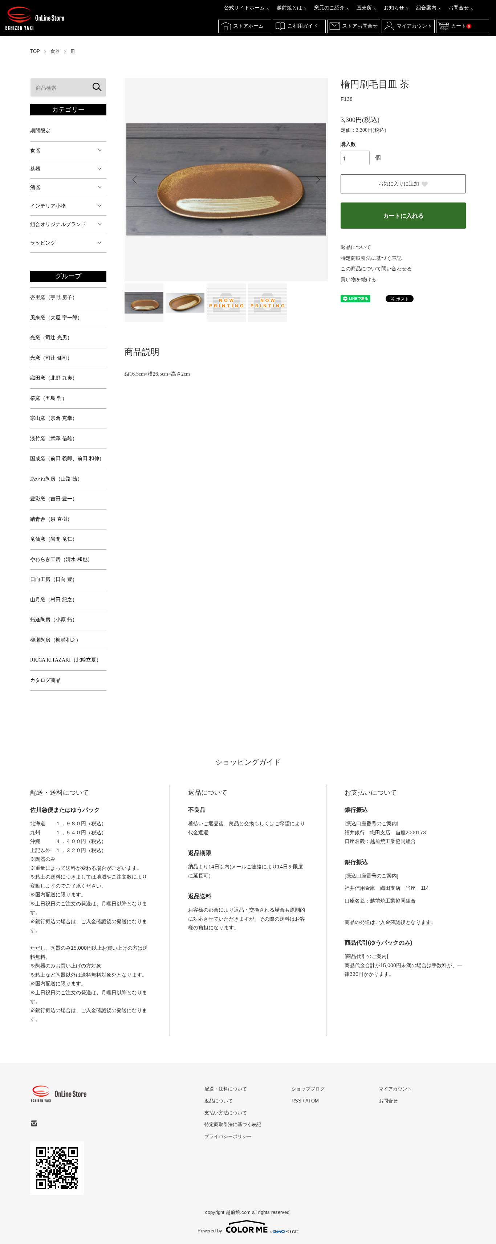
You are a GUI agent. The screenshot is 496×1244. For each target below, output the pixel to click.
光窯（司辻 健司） (51, 358)
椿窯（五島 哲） (48, 398)
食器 (55, 51)
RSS (296, 1101)
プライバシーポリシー (228, 1136)
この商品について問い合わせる (376, 268)
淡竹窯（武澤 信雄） (53, 438)
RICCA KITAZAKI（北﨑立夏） (65, 660)
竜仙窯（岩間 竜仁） (53, 539)
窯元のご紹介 (329, 8)
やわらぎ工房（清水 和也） (61, 559)
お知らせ (394, 8)
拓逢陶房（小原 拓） (53, 619)
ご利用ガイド (303, 26)
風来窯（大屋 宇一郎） (56, 317)
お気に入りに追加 (398, 184)
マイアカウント (414, 26)
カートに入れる (403, 216)
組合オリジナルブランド (58, 224)
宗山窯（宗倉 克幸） (53, 418)
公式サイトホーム (244, 8)
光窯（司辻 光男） (51, 337)
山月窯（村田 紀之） (53, 599)
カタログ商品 (45, 680)
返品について (356, 247)
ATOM (312, 1101)
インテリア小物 (48, 206)
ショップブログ (308, 1089)
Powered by (210, 1230)
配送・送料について (225, 1089)
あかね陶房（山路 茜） (56, 479)
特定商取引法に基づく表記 (371, 258)
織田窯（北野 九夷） (53, 378)
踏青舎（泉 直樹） (51, 519)
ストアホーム (248, 26)
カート (460, 26)
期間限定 (40, 131)
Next (317, 179)
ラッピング (43, 243)
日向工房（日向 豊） (53, 579)
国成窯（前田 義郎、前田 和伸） (67, 458)
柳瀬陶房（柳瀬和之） (55, 640)
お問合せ (458, 8)
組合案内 (426, 8)
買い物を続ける (358, 279)
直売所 (364, 8)
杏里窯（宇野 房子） (53, 297)
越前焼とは (289, 8)
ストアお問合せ (360, 26)
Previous (135, 179)
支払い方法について (225, 1113)
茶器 (35, 169)
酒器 (35, 187)
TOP (35, 51)
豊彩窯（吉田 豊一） (53, 499)
